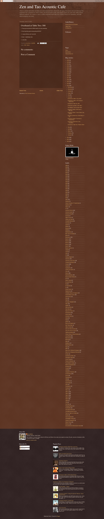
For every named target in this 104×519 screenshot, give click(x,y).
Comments (23, 448)
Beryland (67, 228)
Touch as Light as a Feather (71, 413)
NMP (66, 348)
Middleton (67, 343)
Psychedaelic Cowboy (69, 362)
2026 (68, 60)
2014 (68, 83)
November (70, 89)
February (70, 133)
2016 (68, 79)
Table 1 (66, 391)
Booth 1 (67, 239)
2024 (68, 64)
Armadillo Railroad (69, 221)
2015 (68, 81)
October (70, 91)
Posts (22, 446)
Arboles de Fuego (69, 219)
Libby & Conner (68, 327)
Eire (66, 283)
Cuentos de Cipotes (69, 269)
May (69, 127)
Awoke (66, 224)
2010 (68, 141)
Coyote (66, 265)
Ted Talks (67, 404)
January (70, 135)
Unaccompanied (68, 416)
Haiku (66, 303)
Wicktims (67, 424)
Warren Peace (68, 422)
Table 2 (28, 45)
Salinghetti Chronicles (69, 371)
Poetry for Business (69, 361)
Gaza (66, 298)
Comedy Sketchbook (69, 262)
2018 (68, 75)
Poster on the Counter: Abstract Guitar (67, 467)
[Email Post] (38, 43)
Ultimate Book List (69, 53)
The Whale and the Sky (70, 411)
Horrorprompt (68, 312)
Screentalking (68, 373)
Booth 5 (67, 246)
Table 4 (66, 397)
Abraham (67, 201)
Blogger (58, 516)
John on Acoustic (62, 507)
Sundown (67, 388)
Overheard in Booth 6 (63, 460)
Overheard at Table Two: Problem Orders (76, 124)
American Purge (68, 213)
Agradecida (67, 204)
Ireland (66, 318)
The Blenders (68, 407)
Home (41, 90)
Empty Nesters (68, 289)
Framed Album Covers (70, 294)
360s (66, 199)
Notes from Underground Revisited (72, 352)
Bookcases (67, 237)
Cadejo (66, 249)
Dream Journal (68, 280)
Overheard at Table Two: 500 (73, 103)
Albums (67, 206)
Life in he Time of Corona (70, 328)
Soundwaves (68, 386)
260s (66, 195)
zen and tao (30, 434)
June (69, 97)
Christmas (67, 258)
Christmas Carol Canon (70, 260)
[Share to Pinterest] (46, 43)
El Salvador (67, 285)
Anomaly (67, 215)
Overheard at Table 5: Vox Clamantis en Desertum (63, 481)
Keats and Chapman (69, 323)
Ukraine (67, 414)
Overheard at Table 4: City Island (74, 98)
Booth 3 (67, 242)
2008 (66, 165)
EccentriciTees (68, 282)
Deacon (67, 273)
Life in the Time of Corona (70, 330)
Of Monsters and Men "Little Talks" (75, 105)
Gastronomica (68, 296)
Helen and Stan (68, 307)
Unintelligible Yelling (69, 418)
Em (66, 287)
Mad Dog (67, 339)
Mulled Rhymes (68, 344)
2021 (68, 70)
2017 (68, 77)
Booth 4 (67, 244)
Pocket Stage (68, 359)
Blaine (66, 235)
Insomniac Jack (68, 316)
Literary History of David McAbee (72, 334)
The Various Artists (69, 409)
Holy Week (67, 309)
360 (66, 197)
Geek (66, 300)
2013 (25, 45)
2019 (68, 73)
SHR (66, 379)
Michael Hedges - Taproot (64, 486)
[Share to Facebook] (44, 43)
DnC (66, 278)
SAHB (66, 370)
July (69, 95)
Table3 (66, 400)
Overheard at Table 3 (69, 355)
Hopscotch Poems (69, 310)
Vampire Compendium (69, 420)
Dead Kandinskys (69, 274)
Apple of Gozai (68, 217)
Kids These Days (69, 325)
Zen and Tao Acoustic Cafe (42, 6)
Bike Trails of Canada (69, 233)
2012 (68, 137)
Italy (66, 319)
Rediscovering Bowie (69, 364)
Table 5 (66, 398)
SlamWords (67, 380)
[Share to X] (43, 43)
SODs (66, 384)
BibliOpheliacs (68, 231)
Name (66, 346)
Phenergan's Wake (69, 357)
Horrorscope (67, 314)
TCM (66, 402)
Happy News (68, 26)
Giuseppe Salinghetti (69, 301)
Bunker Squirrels (68, 248)
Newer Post (22, 90)
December (70, 87)
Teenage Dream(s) (69, 406)
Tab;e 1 (66, 389)
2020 (68, 71)
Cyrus (66, 271)
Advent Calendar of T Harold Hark (72, 203)
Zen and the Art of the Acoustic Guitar (73, 425)
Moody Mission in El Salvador (71, 24)
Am (66, 208)
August (69, 93)
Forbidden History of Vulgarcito (71, 292)
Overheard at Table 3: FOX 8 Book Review (67, 474)
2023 (68, 66)
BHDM (66, 230)
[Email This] (40, 43)
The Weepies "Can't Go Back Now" (75, 107)
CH (66, 255)
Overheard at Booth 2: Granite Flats (66, 500)
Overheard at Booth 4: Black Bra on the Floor (68, 446)
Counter (67, 264)
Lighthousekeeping (69, 332)
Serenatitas (67, 377)
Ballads (66, 226)
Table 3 (66, 395)
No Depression (68, 28)
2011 (68, 139)
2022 (68, 68)
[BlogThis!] (42, 43)
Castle (66, 251)
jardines (67, 321)
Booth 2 (67, 240)
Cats (66, 253)
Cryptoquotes (68, 267)
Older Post (60, 90)
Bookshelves (68, 52)
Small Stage (67, 382)
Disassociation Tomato (70, 276)
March (69, 131)
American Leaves (69, 212)
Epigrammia (67, 291)
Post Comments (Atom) (30, 93)
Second (67, 375)
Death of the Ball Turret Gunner (65, 453)
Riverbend (67, 366)
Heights (67, 305)
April (69, 129)
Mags (66, 341)
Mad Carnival (68, 337)
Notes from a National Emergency (72, 350)
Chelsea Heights (68, 257)
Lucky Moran (68, 335)
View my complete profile (31, 440)
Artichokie (67, 222)
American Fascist (69, 210)
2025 (68, 62)
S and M (67, 368)
